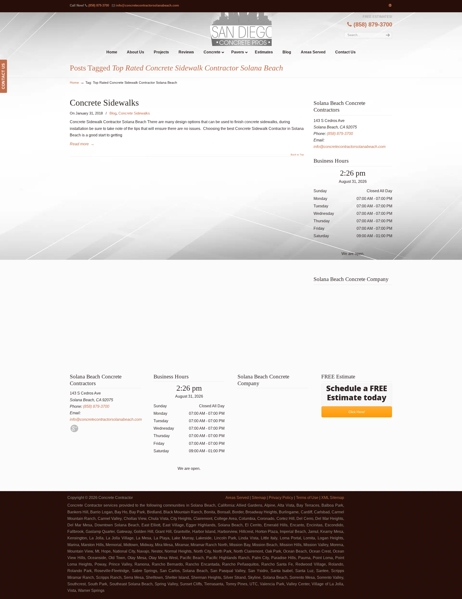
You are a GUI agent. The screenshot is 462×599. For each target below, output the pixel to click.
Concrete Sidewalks (104, 103)
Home (74, 82)
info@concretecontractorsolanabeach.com (147, 5)
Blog (112, 113)
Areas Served (237, 498)
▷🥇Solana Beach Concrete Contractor (241, 29)
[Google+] (390, 5)
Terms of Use (307, 498)
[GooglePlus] (74, 431)
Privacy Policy (281, 498)
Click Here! (356, 412)
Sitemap (259, 498)
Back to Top (297, 154)
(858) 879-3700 (98, 5)
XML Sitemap (332, 498)
